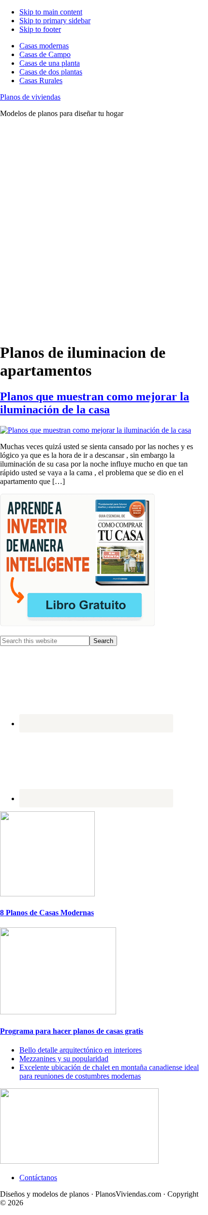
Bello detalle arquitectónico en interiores (80, 1050)
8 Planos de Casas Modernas (47, 912)
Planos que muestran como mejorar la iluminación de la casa (94, 403)
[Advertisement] (104, 230)
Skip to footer (40, 29)
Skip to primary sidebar (54, 20)
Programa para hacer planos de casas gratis (71, 1031)
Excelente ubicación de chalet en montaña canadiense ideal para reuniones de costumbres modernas (109, 1071)
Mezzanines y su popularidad (63, 1058)
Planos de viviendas (30, 97)
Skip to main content (50, 12)
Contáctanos (38, 1177)
